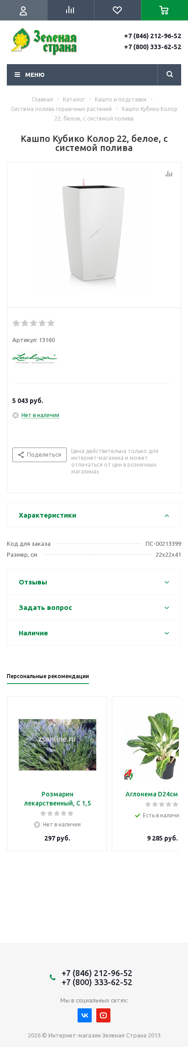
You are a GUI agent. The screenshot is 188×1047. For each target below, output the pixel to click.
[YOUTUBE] (103, 1015)
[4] (42, 323)
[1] (16, 323)
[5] (51, 323)
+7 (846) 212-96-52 (152, 36)
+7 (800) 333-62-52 (152, 47)
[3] (34, 323)
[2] (25, 323)
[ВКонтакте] (85, 1015)
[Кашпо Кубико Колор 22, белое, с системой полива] (94, 233)
